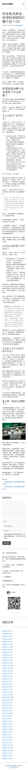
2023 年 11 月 (6, 668)
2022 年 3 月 (6, 687)
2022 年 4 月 (6, 684)
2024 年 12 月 (6, 644)
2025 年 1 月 (6, 641)
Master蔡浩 (7, 4)
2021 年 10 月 (6, 697)
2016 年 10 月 (6, 750)
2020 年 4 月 (6, 726)
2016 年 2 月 (6, 758)
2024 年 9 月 (6, 652)
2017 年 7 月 (6, 740)
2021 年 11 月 (6, 694)
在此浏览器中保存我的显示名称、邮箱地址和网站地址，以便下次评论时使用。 (14, 536)
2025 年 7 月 (6, 631)
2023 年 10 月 (6, 671)
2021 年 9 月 (6, 700)
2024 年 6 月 (6, 657)
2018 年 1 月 (6, 734)
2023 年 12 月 (6, 665)
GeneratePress (14, 767)
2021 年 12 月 (6, 692)
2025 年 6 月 (6, 633)
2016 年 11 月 (6, 748)
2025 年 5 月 (6, 636)
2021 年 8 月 (6, 702)
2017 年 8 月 (6, 737)
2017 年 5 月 (6, 742)
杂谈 (5, 479)
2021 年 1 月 (6, 718)
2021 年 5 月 (6, 710)
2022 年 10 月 (6, 676)
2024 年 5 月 (6, 660)
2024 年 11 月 (6, 647)
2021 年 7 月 (6, 705)
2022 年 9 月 (6, 679)
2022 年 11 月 (6, 673)
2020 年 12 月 (6, 721)
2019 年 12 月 (6, 732)
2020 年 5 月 (6, 724)
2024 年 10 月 (6, 649)
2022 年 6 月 (6, 681)
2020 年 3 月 (6, 729)
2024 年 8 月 (6, 655)
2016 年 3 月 (6, 755)
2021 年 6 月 (6, 708)
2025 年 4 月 (6, 639)
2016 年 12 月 (6, 745)
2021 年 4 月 (6, 713)
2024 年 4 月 (6, 663)
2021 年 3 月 (6, 716)
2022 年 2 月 (6, 689)
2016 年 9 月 (6, 753)
